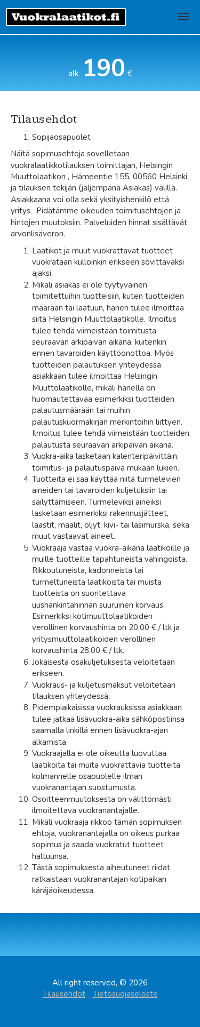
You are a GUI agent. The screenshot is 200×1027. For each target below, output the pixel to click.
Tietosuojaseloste (125, 994)
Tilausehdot (64, 994)
